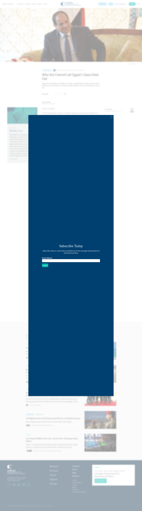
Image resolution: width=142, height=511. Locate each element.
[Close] (112, 117)
